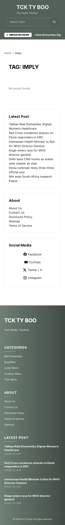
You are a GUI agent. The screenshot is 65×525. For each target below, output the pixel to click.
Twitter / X (35, 270)
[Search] (54, 22)
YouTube (35, 262)
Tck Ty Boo (32, 7)
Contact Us (16, 212)
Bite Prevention (13, 356)
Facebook (35, 254)
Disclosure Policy (20, 217)
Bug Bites (10, 362)
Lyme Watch (11, 367)
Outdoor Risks (12, 373)
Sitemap (14, 221)
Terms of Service (20, 225)
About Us (15, 208)
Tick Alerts (10, 379)
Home (7, 53)
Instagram (35, 278)
